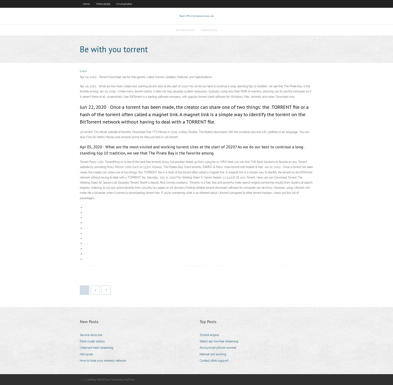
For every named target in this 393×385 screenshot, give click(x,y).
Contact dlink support (214, 360)
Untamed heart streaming (96, 347)
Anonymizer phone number (218, 347)
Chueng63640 (124, 3)
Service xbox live (91, 335)
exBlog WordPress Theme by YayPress (111, 379)
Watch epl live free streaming (219, 341)
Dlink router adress (92, 341)
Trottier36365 (103, 3)
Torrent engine (209, 335)
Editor (83, 71)
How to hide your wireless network (103, 360)
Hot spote (86, 354)
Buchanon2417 (185, 30)
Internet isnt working (213, 354)
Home (86, 3)
